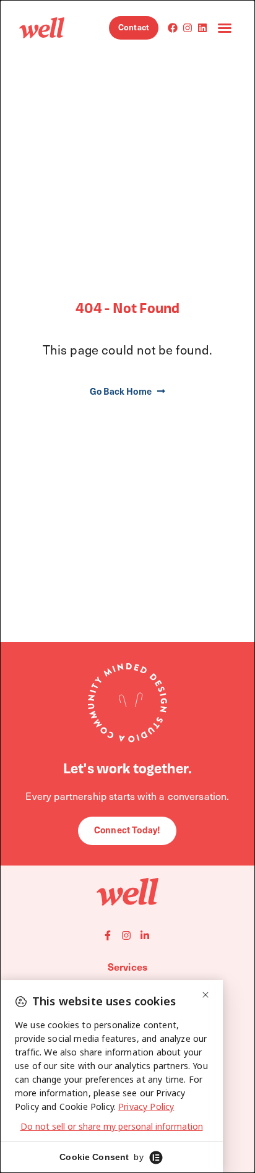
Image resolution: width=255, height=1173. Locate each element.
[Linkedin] (202, 28)
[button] (225, 28)
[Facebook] (173, 28)
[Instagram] (187, 28)
